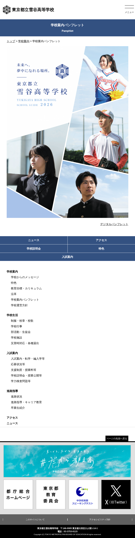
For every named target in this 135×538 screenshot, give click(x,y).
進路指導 (12, 390)
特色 (14, 282)
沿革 (14, 294)
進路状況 (16, 396)
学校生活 (12, 315)
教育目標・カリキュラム (26, 288)
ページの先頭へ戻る (117, 438)
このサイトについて (35, 519)
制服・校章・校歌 (22, 320)
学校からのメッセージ (25, 277)
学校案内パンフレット (25, 299)
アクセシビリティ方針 (99, 519)
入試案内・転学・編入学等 (28, 358)
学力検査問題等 (21, 381)
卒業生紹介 (18, 407)
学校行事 (16, 326)
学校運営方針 (19, 305)
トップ (11, 41)
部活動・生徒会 (21, 331)
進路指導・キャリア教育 (26, 402)
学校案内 (23, 41)
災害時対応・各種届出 (25, 343)
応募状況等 (18, 364)
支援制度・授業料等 (23, 369)
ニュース (12, 423)
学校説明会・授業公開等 (26, 375)
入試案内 (12, 353)
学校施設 (16, 337)
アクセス (12, 417)
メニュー (129, 12)
